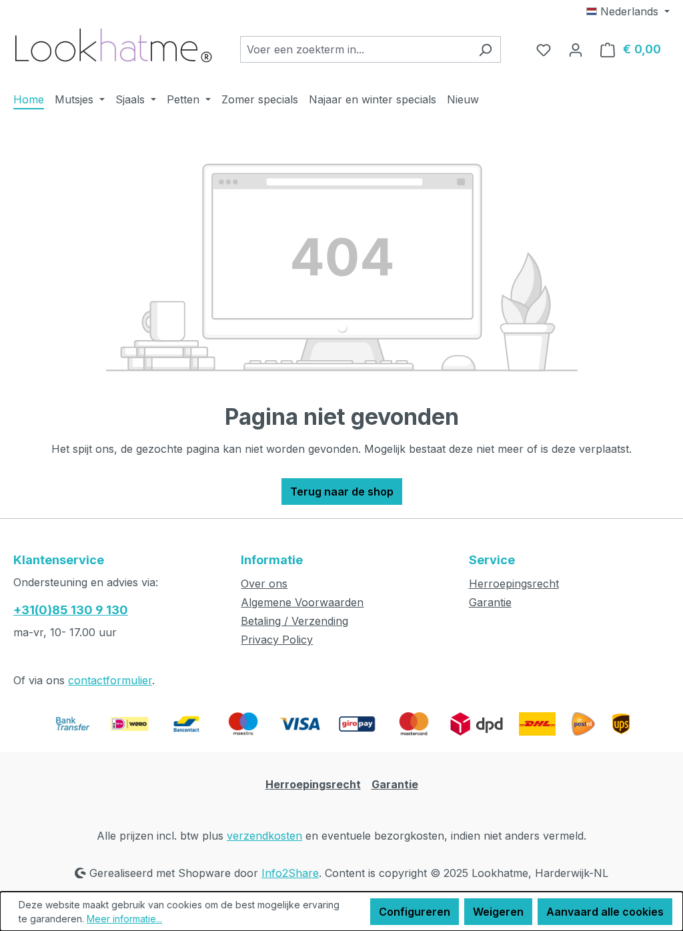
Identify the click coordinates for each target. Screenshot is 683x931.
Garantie (490, 602)
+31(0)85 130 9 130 (70, 610)
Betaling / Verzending (294, 621)
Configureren (414, 911)
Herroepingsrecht (514, 583)
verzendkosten (264, 835)
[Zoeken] (485, 49)
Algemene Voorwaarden (302, 602)
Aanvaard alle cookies (605, 911)
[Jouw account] (576, 49)
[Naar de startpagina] (113, 46)
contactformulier (110, 680)
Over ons (264, 583)
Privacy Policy (277, 639)
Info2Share (290, 873)
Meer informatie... (124, 918)
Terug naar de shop (342, 491)
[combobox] (355, 49)
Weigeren (498, 911)
